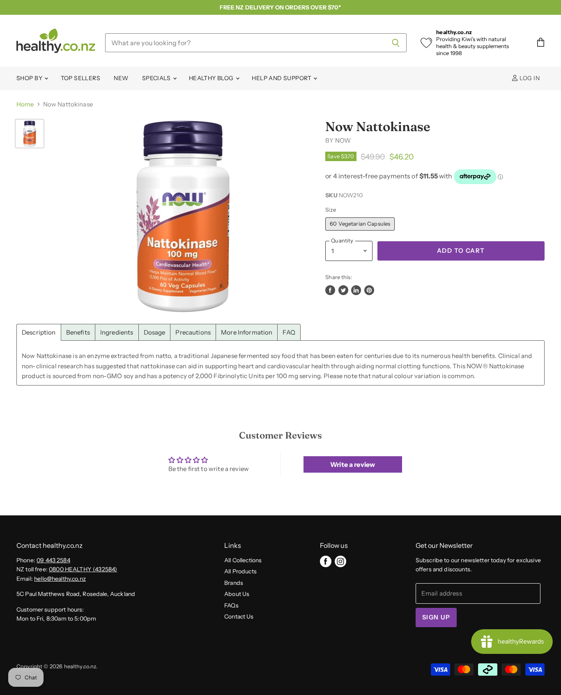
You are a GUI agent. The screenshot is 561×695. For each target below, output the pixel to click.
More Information (246, 332)
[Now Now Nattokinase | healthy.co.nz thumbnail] (30, 134)
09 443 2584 (53, 560)
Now (343, 140)
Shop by (30, 78)
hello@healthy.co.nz (60, 578)
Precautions (193, 332)
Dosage (155, 332)
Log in (529, 78)
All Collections (243, 560)
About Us (236, 594)
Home (25, 104)
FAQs (231, 605)
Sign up (436, 617)
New (121, 78)
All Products (240, 571)
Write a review (352, 464)
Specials (157, 78)
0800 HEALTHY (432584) (83, 569)
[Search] (396, 42)
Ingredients (116, 332)
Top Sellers (81, 78)
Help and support (282, 78)
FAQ (289, 332)
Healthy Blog (212, 78)
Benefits (78, 332)
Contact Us (239, 616)
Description (39, 332)
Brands (233, 582)
